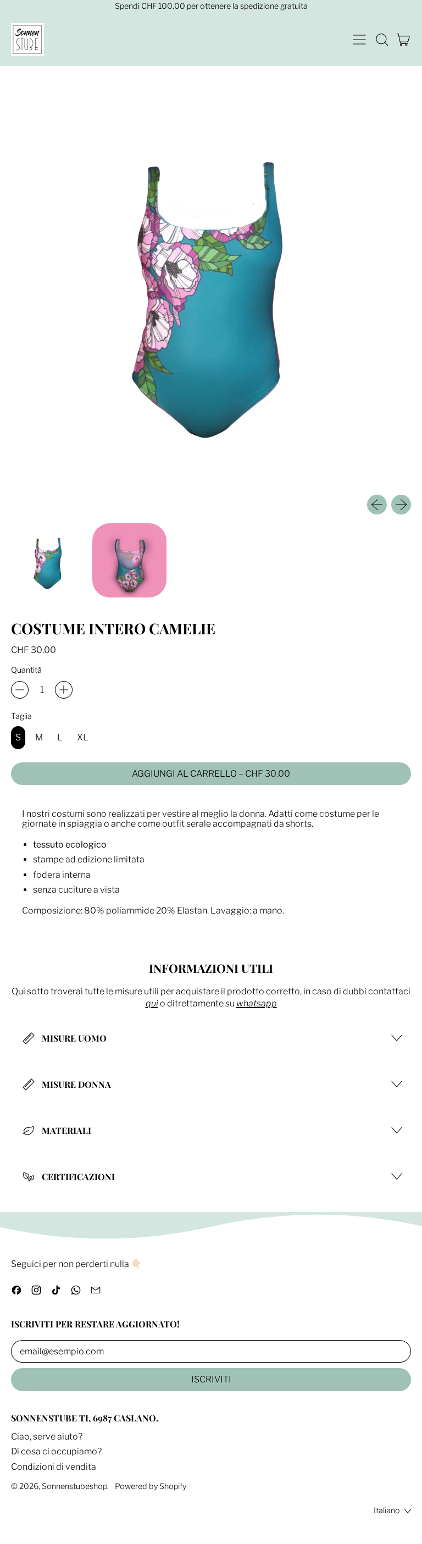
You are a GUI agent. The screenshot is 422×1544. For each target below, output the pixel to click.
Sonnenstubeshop (74, 1486)
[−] (20, 690)
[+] (64, 690)
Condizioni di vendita (53, 1467)
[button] (381, 39)
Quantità (26, 670)
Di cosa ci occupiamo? (56, 1451)
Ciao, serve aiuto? (46, 1436)
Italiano (387, 1510)
